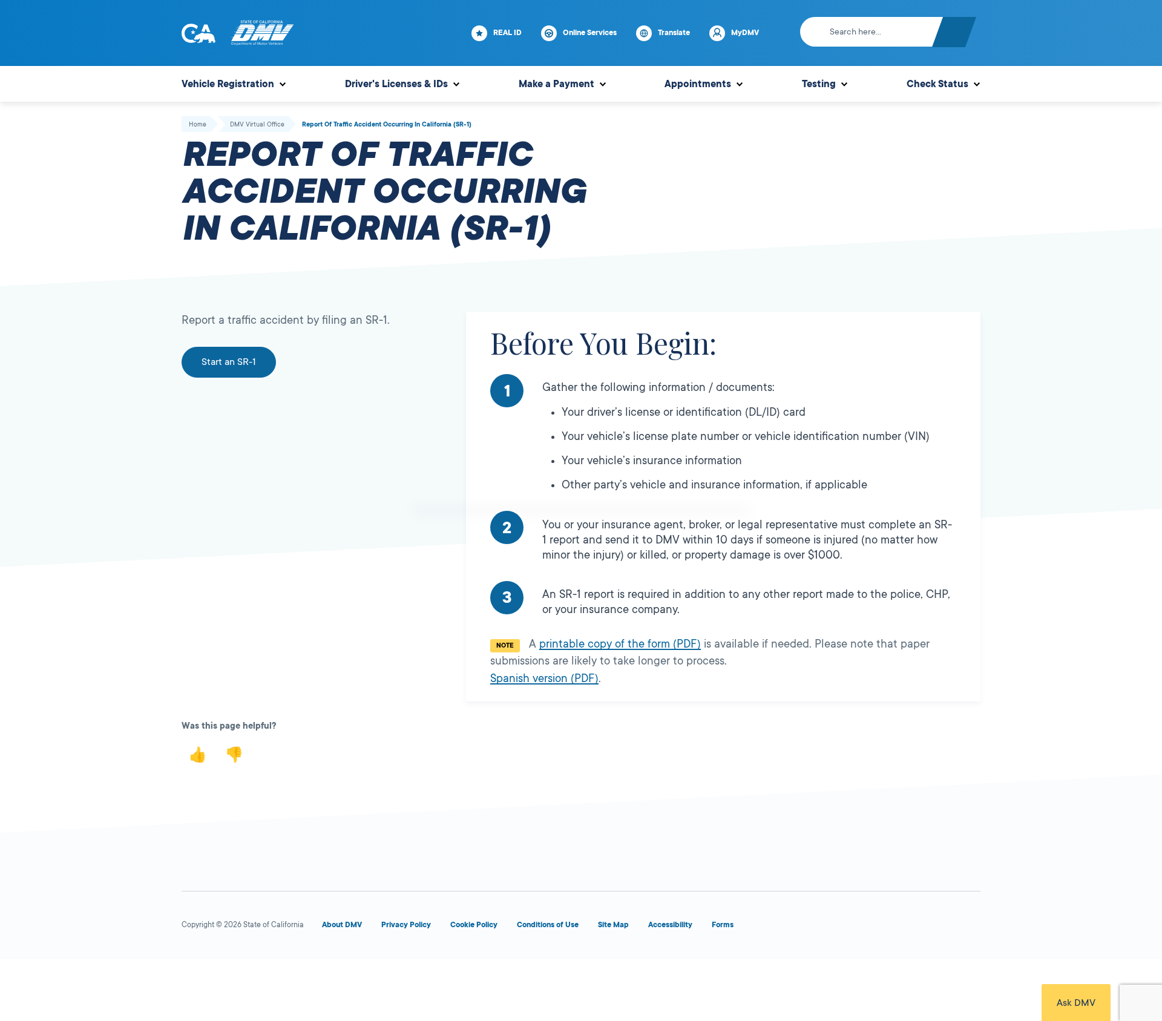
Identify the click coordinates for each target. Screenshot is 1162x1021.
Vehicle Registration (228, 84)
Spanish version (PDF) (544, 678)
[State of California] (198, 33)
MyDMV (745, 32)
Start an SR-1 (229, 361)
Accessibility (670, 925)
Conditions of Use (548, 925)
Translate (674, 32)
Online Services (590, 32)
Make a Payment (556, 84)
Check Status (937, 84)
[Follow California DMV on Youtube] (881, 927)
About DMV (342, 925)
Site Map (613, 925)
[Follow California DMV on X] (838, 927)
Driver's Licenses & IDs (396, 84)
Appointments (698, 84)
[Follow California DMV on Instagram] (925, 927)
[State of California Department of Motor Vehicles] (262, 33)
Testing (819, 84)
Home (197, 124)
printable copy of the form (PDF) (620, 644)
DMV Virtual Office (257, 124)
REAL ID (507, 32)
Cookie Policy (473, 925)
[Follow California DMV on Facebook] (794, 927)
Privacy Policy (406, 925)
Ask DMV (1076, 1002)
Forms (723, 925)
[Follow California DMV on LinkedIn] (968, 927)
